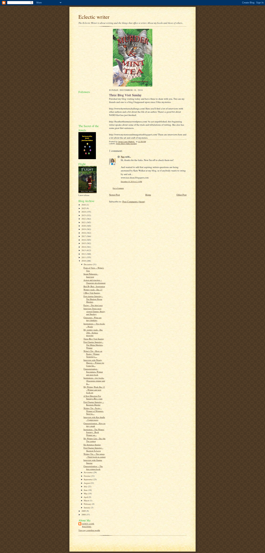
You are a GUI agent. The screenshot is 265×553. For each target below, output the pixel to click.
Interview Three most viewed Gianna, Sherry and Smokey (94, 311)
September (88, 479)
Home (148, 194)
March (87, 500)
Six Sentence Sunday (92, 444)
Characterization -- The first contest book (93, 467)
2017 (83, 236)
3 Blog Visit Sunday (91, 292)
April (86, 497)
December (88, 264)
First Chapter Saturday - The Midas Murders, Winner (93, 345)
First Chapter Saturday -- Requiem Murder (93, 403)
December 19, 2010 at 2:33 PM (131, 181)
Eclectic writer (93, 16)
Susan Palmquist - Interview (90, 275)
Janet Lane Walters (88, 525)
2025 (83, 208)
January (87, 507)
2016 (83, 239)
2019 (83, 229)
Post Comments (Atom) (133, 201)
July (86, 486)
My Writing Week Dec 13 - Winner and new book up (94, 390)
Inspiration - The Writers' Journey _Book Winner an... (93, 432)
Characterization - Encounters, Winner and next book (93, 372)
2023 (83, 215)
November (88, 472)
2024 (83, 211)
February (88, 504)
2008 (83, 514)
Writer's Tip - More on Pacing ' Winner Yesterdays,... (92, 354)
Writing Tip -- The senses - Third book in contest (94, 455)
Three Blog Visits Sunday (126, 144)
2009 (83, 511)
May (86, 493)
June (86, 490)
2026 (83, 204)
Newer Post (114, 194)
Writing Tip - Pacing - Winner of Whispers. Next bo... (93, 411)
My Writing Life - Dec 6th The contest (94, 440)
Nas (123, 156)
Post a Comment (118, 188)
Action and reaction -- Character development (94, 281)
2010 (83, 260)
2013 (83, 250)
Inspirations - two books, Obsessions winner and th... (94, 381)
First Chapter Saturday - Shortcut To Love (93, 449)
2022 (83, 218)
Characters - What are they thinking (92, 319)
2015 (83, 243)
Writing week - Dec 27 (92, 289)
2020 (83, 225)
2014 (83, 246)
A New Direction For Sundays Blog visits (92, 397)
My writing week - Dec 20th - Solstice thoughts (93, 332)
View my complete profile (89, 530)
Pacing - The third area (93, 305)
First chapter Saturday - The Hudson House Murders (93, 299)
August (87, 483)
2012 (83, 254)
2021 (83, 222)
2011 (83, 257)
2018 (83, 232)
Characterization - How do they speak (94, 425)
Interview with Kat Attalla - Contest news (94, 418)
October (87, 476)
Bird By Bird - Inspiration (94, 286)
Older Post (181, 194)
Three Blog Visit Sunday (93, 338)
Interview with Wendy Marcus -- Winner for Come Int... (93, 363)
